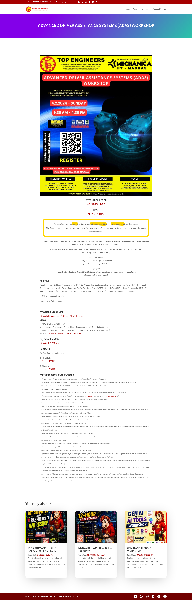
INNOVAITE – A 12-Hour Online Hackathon (95, 549)
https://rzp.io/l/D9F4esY (49, 343)
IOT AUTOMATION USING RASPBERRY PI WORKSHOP (43, 549)
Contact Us (156, 9)
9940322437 (89, 396)
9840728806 (112, 396)
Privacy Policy (72, 596)
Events (135, 9)
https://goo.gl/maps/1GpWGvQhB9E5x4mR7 (66, 333)
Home (127, 9)
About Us (145, 9)
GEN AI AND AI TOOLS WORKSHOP (139, 549)
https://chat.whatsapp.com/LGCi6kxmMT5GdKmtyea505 (63, 316)
